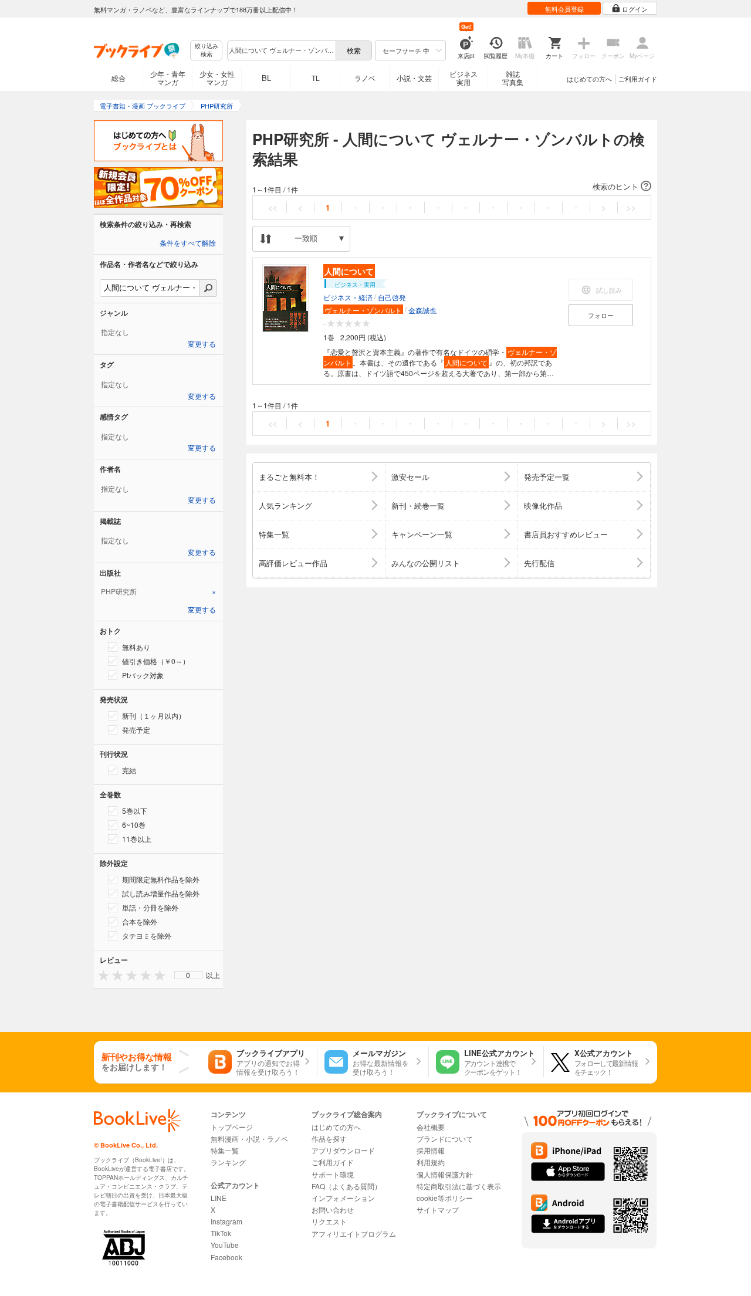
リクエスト (329, 1221)
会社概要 (431, 1127)
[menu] (188, 975)
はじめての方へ (589, 78)
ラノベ (365, 78)
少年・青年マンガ (167, 78)
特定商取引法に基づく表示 (459, 1186)
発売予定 (136, 730)
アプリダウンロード (343, 1150)
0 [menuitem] (188, 975)
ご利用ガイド (637, 78)
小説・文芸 (414, 78)
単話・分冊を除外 (150, 907)
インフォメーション (343, 1198)
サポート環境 (333, 1174)
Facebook (226, 1257)
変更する (202, 344)
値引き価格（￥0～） (156, 661)
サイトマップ (438, 1209)
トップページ (232, 1127)
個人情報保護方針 (445, 1174)
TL (316, 78)
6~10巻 (134, 825)
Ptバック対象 (143, 675)
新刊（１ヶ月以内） (153, 715)
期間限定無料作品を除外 (160, 879)
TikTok (221, 1233)
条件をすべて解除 (188, 243)
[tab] (158, 591)
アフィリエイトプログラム (354, 1234)
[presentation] (101, 974)
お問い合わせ (333, 1209)
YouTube (225, 1245)
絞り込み (206, 50)
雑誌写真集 (512, 78)
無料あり (136, 647)
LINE (218, 1198)
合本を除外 (139, 921)
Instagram (226, 1221)
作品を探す (329, 1138)
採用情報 (431, 1150)
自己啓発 (392, 297)
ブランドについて (445, 1138)
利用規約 (431, 1162)
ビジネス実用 (463, 78)
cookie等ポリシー (445, 1198)
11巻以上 (136, 839)
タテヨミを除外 (146, 935)
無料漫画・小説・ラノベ (249, 1138)
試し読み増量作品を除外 (160, 893)
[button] (451, 186)
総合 (118, 78)
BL (266, 77)
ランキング (228, 1162)
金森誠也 (422, 310)
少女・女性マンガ (217, 78)
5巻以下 (134, 811)
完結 (129, 770)
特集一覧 (225, 1150)
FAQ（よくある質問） (346, 1186)
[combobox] (281, 50)
